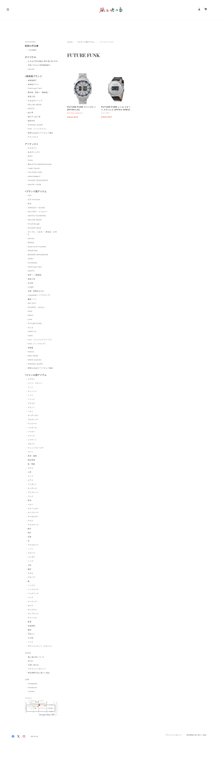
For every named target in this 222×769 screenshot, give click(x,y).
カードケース (33, 512)
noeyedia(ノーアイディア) (39, 295)
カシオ (30, 327)
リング (30, 496)
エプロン (31, 379)
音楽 (29, 537)
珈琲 (29, 630)
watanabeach (34, 176)
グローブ (31, 577)
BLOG (30, 661)
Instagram (32, 684)
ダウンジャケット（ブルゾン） (40, 646)
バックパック (33, 593)
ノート (30, 549)
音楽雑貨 (31, 626)
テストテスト (33, 137)
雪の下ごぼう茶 (34, 117)
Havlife (31, 69)
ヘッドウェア (33, 589)
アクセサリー (33, 545)
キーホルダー (33, 516)
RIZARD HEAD (34, 228)
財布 (29, 500)
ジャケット (32, 440)
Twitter (31, 691)
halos (30, 160)
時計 (29, 533)
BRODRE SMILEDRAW (38, 255)
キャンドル (32, 618)
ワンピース (32, 423)
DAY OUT (32, 303)
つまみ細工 (32, 50)
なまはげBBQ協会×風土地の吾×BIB (43, 61)
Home (70, 42)
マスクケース (33, 525)
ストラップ (32, 601)
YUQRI (31, 287)
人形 (29, 472)
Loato (30, 335)
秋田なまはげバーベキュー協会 (40, 133)
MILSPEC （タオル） (37, 307)
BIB (29, 204)
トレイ (30, 476)
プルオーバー (33, 419)
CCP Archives (34, 199)
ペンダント (32, 484)
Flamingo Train (35, 88)
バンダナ (31, 557)
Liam (30, 319)
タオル (30, 573)
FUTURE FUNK (35, 323)
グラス (30, 468)
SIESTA (31, 108)
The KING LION (35, 172)
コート (30, 452)
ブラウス (31, 403)
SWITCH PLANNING (37, 216)
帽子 (29, 529)
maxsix (31, 352)
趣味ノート (32, 299)
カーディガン (33, 415)
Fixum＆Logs (34, 224)
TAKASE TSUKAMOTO (38, 180)
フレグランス (33, 613)
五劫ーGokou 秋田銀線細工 (39, 65)
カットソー (32, 391)
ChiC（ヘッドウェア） (37, 344)
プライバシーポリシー (37, 669)
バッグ (30, 597)
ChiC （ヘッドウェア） (37, 129)
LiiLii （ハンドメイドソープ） (40, 340)
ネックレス (32, 488)
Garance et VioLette (37, 247)
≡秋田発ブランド (33, 76)
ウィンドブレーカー (36, 448)
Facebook (32, 687)
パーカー (31, 432)
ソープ (30, 561)
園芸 (29, 569)
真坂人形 (31, 96)
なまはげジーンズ (35, 100)
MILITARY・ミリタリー (38, 212)
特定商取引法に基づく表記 (39, 673)
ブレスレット (33, 492)
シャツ (30, 395)
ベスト (30, 411)
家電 (29, 622)
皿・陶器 (31, 464)
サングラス (32, 610)
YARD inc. (32, 331)
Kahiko (31, 238)
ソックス (31, 585)
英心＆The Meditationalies (40, 164)
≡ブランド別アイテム (86, 42)
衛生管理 (31, 460)
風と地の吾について (36, 657)
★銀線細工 (32, 80)
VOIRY (31, 259)
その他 (30, 638)
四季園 (30, 348)
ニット (30, 387)
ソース (30, 642)
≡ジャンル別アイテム (36, 375)
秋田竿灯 (31, 121)
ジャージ (31, 436)
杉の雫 (30, 113)
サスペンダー (33, 508)
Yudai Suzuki (34, 168)
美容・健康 (32, 456)
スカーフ (31, 553)
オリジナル (30, 57)
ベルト (30, 504)
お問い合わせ (33, 665)
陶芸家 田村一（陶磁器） (39, 92)
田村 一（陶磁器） (35, 275)
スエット (31, 407)
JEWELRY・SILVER (36, 208)
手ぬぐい (31, 634)
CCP (30, 195)
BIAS (30, 156)
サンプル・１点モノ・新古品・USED (42, 233)
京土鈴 (30, 283)
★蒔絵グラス (33, 84)
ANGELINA (33, 250)
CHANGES (32, 263)
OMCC (30, 315)
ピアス (30, 480)
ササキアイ (32, 148)
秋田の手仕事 (32, 46)
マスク (30, 521)
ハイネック (32, 428)
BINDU (31, 242)
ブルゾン (31, 444)
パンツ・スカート (35, 383)
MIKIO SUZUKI (35, 360)
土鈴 (29, 565)
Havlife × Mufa (34, 184)
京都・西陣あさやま (36, 291)
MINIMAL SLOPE (35, 125)
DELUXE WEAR (35, 105)
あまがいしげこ (34, 152)
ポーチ (30, 605)
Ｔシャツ (31, 399)
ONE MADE (33, 356)
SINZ (30, 311)
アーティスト (32, 144)
